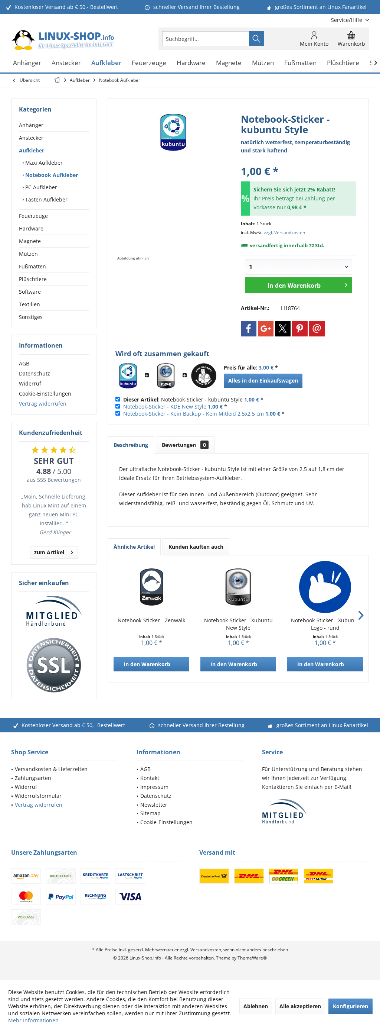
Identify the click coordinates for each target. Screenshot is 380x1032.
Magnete (30, 241)
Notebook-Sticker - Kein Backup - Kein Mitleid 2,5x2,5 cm (193, 413)
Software (30, 291)
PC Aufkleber (40, 187)
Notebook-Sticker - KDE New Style (164, 406)
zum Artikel (49, 552)
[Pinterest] (300, 328)
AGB (24, 363)
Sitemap (150, 813)
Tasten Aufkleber (46, 199)
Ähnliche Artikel (134, 546)
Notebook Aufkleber (51, 174)
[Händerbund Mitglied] (54, 611)
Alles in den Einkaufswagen (263, 380)
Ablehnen (255, 1006)
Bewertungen (184, 444)
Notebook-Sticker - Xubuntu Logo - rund (325, 624)
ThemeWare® (252, 958)
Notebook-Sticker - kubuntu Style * (193, 399)
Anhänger (31, 125)
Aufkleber (31, 150)
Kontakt (149, 777)
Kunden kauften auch (195, 546)
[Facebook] (248, 328)
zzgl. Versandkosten (284, 232)
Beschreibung (131, 444)
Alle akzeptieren (300, 1006)
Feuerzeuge (33, 215)
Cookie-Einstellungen (45, 393)
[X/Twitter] (283, 328)
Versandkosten (205, 949)
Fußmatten (32, 266)
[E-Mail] (317, 328)
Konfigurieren (350, 1006)
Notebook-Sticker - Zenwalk (151, 620)
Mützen (28, 253)
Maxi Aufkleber (43, 162)
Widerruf (30, 383)
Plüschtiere (33, 279)
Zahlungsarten (33, 777)
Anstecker (31, 137)
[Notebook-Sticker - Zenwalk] (151, 587)
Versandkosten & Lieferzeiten (51, 769)
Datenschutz (34, 373)
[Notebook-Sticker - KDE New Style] (165, 375)
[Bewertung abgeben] (298, 161)
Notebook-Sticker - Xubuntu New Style (238, 624)
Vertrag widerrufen (42, 403)
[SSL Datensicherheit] (54, 665)
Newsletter (153, 804)
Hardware (31, 228)
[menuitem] (347, 20)
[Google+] (265, 328)
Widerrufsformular (38, 795)
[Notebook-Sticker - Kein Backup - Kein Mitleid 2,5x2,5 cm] (203, 375)
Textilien (29, 304)
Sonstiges (31, 316)
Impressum (154, 786)
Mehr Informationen (33, 1020)
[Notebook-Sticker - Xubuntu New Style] (238, 587)
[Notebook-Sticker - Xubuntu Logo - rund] (325, 587)
